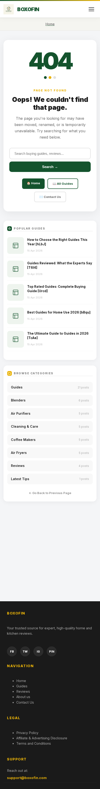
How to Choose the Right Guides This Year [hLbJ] (57, 242)
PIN (51, 651)
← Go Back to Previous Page (50, 493)
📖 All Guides (63, 183)
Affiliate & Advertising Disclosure (41, 738)
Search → (50, 167)
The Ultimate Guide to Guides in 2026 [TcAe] (58, 336)
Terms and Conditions (33, 743)
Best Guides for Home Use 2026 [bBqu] (58, 312)
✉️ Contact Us (50, 197)
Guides (21, 686)
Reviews (23, 691)
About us (23, 697)
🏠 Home (33, 183)
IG (38, 651)
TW (25, 651)
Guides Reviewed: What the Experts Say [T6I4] (59, 265)
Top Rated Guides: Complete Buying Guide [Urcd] (56, 289)
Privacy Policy (27, 733)
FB (12, 651)
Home (21, 681)
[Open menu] (91, 9)
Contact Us (25, 702)
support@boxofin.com (27, 778)
